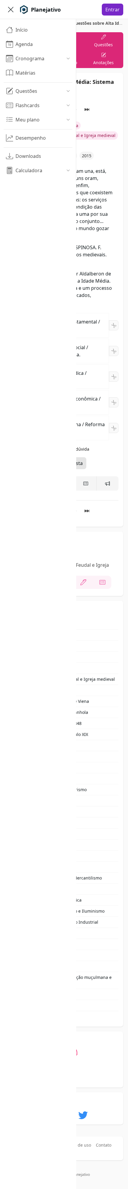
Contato (103, 1145)
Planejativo (81, 1174)
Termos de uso (76, 1145)
